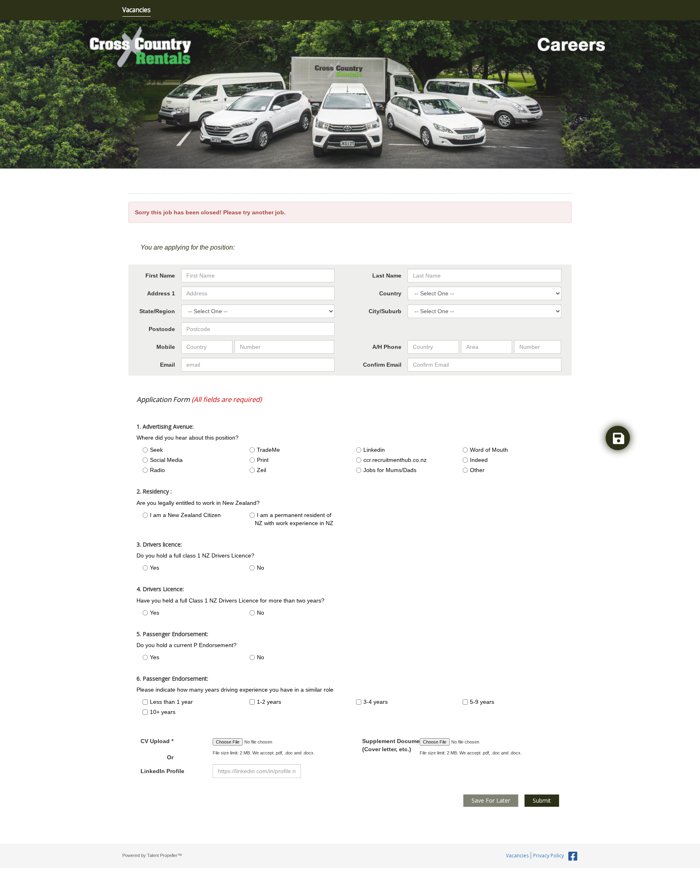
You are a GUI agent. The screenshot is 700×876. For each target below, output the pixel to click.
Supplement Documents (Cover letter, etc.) (385, 745)
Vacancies (136, 10)
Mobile (165, 347)
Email (167, 364)
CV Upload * (157, 749)
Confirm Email (382, 364)
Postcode (162, 329)
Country (390, 293)
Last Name (386, 275)
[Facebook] (572, 856)
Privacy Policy (548, 855)
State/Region (157, 311)
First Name (160, 275)
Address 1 (161, 293)
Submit (542, 800)
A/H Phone (386, 347)
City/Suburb (385, 311)
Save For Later (491, 800)
